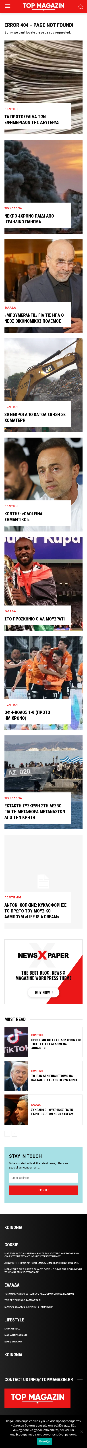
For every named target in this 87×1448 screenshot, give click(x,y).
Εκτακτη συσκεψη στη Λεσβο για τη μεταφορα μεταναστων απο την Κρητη (34, 811)
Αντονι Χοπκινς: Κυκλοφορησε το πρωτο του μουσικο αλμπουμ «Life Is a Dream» (35, 910)
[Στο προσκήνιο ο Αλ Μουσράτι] (43, 584)
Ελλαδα (10, 307)
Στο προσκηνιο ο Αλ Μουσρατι (34, 619)
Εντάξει (44, 1441)
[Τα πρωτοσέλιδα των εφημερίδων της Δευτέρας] (43, 87)
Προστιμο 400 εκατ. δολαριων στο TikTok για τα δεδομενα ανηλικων (56, 1044)
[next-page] (14, 1134)
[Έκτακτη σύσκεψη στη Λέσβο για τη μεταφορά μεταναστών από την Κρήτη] (43, 782)
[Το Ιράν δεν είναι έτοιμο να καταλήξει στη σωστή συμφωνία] (16, 1076)
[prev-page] (7, 1134)
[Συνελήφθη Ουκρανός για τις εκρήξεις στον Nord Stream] (16, 1109)
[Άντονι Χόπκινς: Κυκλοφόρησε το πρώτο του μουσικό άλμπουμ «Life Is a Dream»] (43, 882)
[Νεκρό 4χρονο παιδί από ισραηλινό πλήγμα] (43, 187)
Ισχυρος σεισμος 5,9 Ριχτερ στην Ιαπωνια (28, 1307)
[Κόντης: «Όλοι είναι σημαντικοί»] (43, 484)
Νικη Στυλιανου (13, 1341)
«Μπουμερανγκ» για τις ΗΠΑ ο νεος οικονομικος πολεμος (39, 1294)
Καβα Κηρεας (12, 1328)
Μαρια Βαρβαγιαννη (16, 1335)
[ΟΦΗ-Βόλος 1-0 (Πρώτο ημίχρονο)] (43, 683)
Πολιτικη (11, 109)
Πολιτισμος (12, 897)
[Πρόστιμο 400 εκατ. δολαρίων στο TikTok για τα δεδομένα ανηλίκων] (16, 1042)
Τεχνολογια (13, 208)
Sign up (43, 1190)
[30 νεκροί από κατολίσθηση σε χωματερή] (43, 385)
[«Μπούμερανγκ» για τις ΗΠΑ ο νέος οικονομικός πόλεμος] (43, 286)
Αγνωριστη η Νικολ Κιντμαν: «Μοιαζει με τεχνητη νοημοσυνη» (41, 1263)
